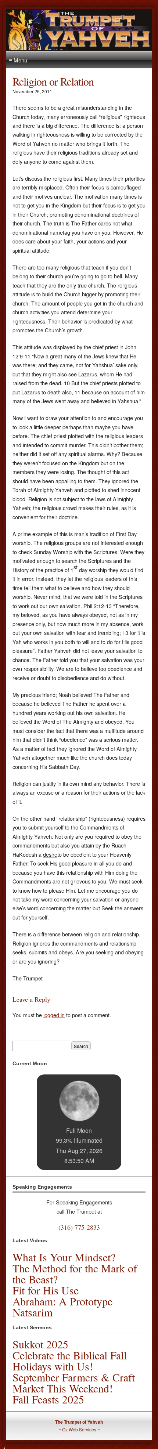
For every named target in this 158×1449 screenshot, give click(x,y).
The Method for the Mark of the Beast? (74, 1273)
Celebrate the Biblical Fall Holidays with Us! (69, 1360)
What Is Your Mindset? (63, 1257)
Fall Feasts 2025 (48, 1399)
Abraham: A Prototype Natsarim (62, 1306)
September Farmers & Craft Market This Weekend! (73, 1382)
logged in (54, 1015)
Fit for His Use (45, 1290)
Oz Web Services (79, 1429)
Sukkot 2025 (40, 1344)
